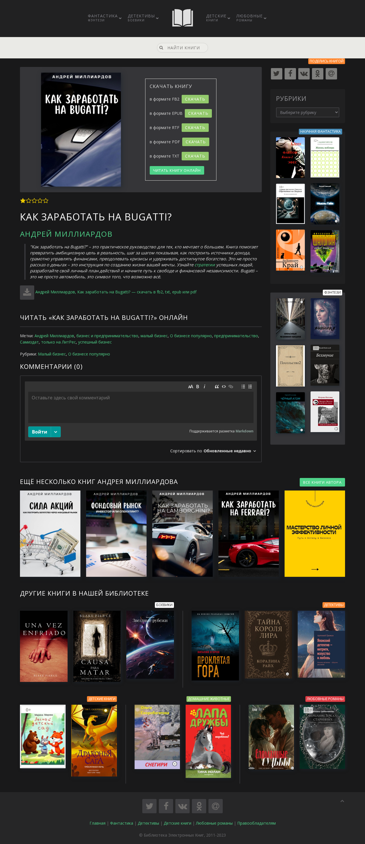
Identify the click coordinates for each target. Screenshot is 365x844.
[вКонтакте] (304, 73)
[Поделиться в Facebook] (166, 806)
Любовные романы (214, 823)
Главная (98, 823)
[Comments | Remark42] (141, 418)
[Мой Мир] (331, 73)
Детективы (141, 17)
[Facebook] (290, 73)
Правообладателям (256, 823)
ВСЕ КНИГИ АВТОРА (322, 482)
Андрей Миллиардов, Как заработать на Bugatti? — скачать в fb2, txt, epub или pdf (115, 292)
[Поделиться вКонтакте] (182, 806)
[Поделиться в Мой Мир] (215, 806)
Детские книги (177, 823)
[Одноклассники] (317, 73)
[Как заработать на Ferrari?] (246, 534)
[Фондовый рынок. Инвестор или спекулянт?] (113, 534)
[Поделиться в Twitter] (149, 806)
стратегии (204, 264)
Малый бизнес (52, 354)
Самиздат (29, 342)
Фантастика (103, 17)
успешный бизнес (95, 342)
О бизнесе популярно (191, 335)
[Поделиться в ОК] (199, 806)
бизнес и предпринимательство (107, 335)
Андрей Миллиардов (66, 234)
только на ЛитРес (58, 342)
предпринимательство (236, 335)
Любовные (249, 17)
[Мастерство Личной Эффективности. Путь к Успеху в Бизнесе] (312, 534)
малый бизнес (154, 335)
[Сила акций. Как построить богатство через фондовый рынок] (47, 534)
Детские (216, 17)
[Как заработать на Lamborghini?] (180, 534)
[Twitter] (276, 73)
